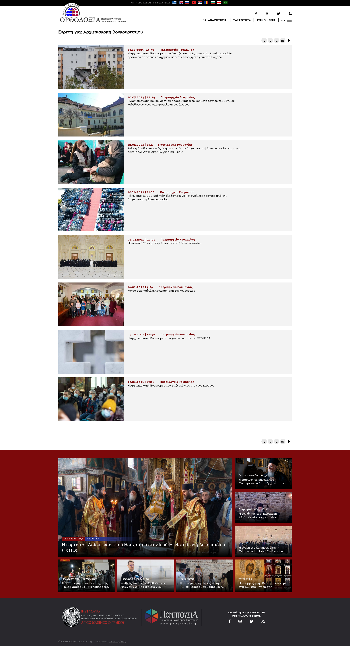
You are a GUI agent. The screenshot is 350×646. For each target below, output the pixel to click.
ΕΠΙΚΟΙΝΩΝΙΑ (266, 20)
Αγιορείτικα (93, 539)
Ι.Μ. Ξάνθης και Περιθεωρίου (79, 579)
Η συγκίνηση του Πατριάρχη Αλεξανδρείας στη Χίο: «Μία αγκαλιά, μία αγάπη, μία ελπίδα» (261, 515)
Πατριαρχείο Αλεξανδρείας (255, 509)
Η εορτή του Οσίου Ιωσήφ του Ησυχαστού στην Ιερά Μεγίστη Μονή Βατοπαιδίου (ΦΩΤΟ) (143, 548)
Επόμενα (289, 40)
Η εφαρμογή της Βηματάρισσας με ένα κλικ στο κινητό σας (262, 585)
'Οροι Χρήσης (117, 641)
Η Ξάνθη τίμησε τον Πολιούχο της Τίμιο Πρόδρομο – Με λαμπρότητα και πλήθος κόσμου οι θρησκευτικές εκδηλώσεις (86, 585)
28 (282, 40)
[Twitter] (274, 14)
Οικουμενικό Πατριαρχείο (254, 475)
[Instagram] (262, 14)
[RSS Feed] (286, 14)
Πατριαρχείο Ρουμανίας (135, 579)
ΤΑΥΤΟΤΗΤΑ (242, 20)
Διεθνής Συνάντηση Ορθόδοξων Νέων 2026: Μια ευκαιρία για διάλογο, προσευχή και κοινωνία (143, 585)
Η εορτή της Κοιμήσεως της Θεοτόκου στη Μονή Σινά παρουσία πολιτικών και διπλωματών (263, 549)
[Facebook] (251, 14)
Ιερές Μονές (246, 543)
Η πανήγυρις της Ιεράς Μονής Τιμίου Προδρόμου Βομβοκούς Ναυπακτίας (201, 585)
